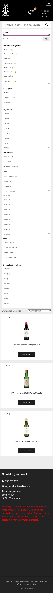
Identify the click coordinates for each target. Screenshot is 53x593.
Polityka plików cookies (39, 581)
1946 (7, 219)
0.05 (7, 123)
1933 (7, 199)
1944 (7, 209)
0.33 (6, 148)
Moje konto (44, 15)
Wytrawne (10, 257)
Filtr (46, 39)
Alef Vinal (8, 181)
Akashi (7, 171)
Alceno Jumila (10, 176)
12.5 (7, 298)
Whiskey (9, 81)
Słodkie (8, 252)
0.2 (6, 138)
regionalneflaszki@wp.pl (17, 486)
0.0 (7, 269)
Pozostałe (9, 76)
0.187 (7, 133)
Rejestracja (46, 11)
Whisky (9, 72)
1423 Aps (8, 156)
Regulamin (8, 581)
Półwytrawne (10, 247)
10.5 (6, 279)
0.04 (6, 118)
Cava (7, 58)
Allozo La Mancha (12, 191)
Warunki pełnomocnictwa (26, 584)
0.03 (6, 113)
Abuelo (7, 161)
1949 (7, 229)
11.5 (7, 289)
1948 (7, 224)
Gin (7, 49)
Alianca (7, 186)
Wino (8, 63)
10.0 (7, 274)
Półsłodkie (9, 243)
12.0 (7, 293)
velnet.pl (30, 588)
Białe (7, 92)
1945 (7, 214)
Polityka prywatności (21, 581)
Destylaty (9, 54)
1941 (7, 204)
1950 (7, 234)
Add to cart (26, 354)
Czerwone (9, 97)
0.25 (6, 143)
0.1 (6, 128)
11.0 (7, 283)
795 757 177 (11, 481)
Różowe (8, 102)
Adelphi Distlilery (11, 166)
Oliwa (7, 67)
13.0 (7, 303)
